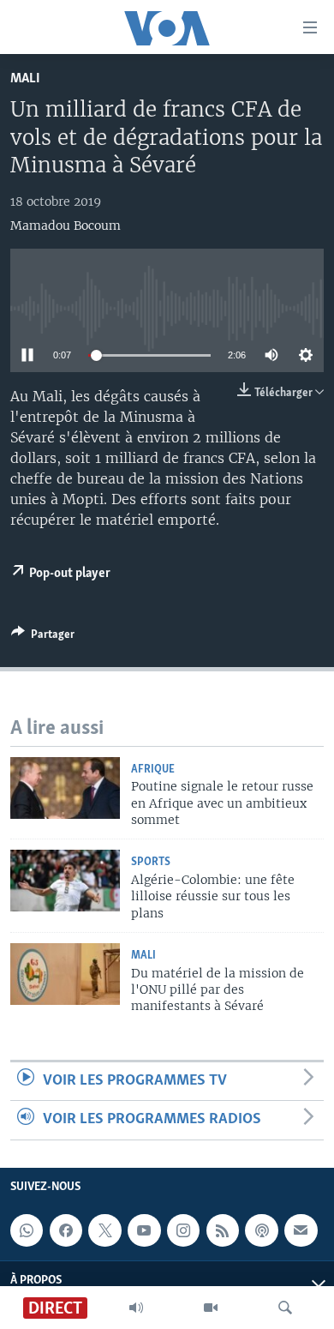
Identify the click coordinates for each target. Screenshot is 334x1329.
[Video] (210, 1307)
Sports (150, 862)
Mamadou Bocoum (65, 225)
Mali (25, 78)
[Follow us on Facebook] (66, 1230)
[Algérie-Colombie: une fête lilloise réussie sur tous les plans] (65, 880)
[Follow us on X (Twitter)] (104, 1230)
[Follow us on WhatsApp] (26, 1230)
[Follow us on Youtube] (144, 1230)
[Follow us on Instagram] (183, 1230)
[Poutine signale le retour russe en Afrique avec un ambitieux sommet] (65, 788)
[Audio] (136, 1307)
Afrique (153, 769)
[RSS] (222, 1230)
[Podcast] (261, 1230)
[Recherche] (285, 1307)
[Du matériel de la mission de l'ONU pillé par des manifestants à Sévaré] (65, 974)
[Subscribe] (300, 1230)
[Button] (43, 637)
